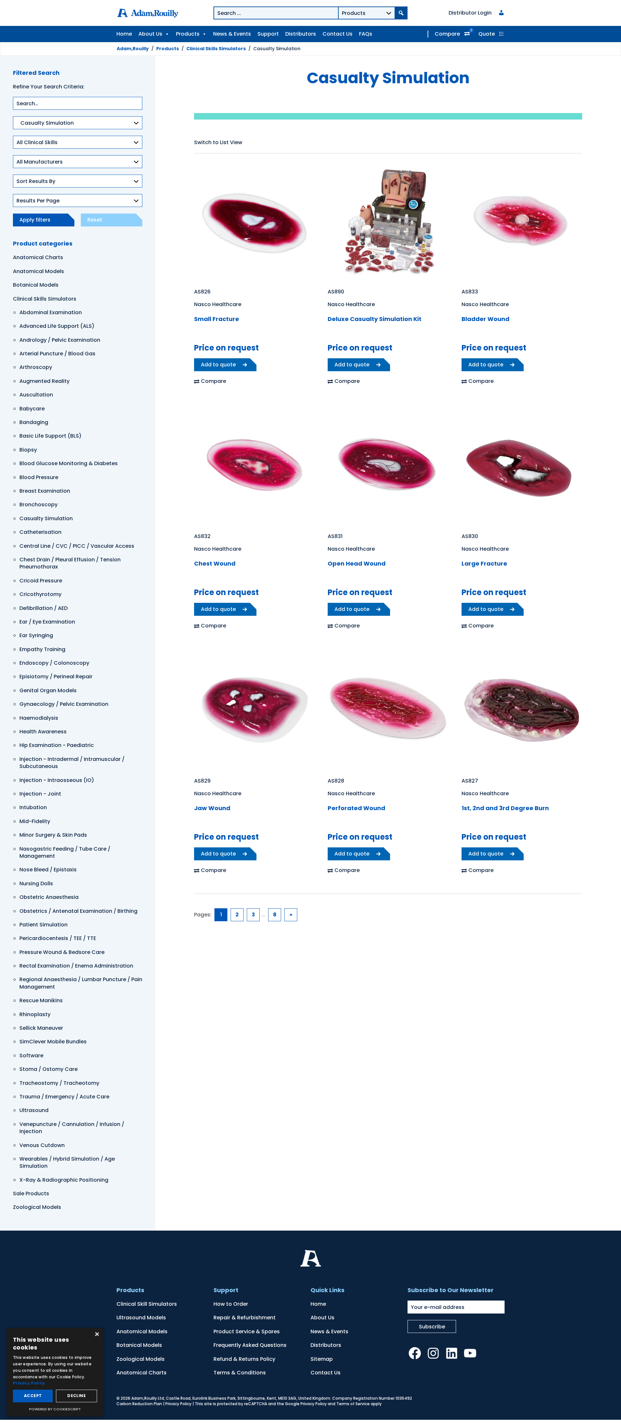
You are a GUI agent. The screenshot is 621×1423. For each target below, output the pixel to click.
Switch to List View (218, 142)
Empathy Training (42, 649)
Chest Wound (214, 563)
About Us (150, 34)
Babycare (32, 408)
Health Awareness (43, 731)
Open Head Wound (357, 563)
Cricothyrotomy (40, 594)
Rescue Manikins (41, 1000)
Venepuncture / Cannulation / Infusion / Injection (71, 1127)
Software (31, 1055)
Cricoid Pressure (40, 580)
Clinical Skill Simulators (146, 1304)
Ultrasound (34, 1110)
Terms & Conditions (239, 1372)
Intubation (33, 807)
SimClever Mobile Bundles (53, 1041)
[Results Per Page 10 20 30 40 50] (77, 203)
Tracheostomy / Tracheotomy (59, 1083)
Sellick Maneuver (41, 1028)
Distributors (300, 34)
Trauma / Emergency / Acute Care (64, 1096)
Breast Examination (44, 491)
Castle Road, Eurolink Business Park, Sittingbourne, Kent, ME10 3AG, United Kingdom (248, 1398)
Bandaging (33, 422)
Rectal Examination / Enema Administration (76, 966)
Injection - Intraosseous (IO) (56, 780)
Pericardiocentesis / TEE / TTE (57, 938)
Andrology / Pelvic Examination (59, 340)
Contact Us (337, 34)
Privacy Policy (178, 1403)
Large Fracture (484, 563)
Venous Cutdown (42, 1145)
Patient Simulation (43, 924)
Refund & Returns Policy (244, 1359)
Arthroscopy (35, 367)
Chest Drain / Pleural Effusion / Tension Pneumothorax (70, 563)
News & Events (232, 34)
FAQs (365, 34)
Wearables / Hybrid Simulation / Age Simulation (67, 1162)
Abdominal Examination (50, 312)
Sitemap (321, 1359)
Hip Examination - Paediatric (56, 745)
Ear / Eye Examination (47, 621)
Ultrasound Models (141, 1317)
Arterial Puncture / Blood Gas (57, 353)
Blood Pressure (38, 477)
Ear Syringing (36, 635)
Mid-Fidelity (34, 821)
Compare (447, 34)
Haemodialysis (38, 718)
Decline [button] (76, 1395)
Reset (94, 220)
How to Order (230, 1304)
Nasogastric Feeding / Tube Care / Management (64, 852)
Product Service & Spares (246, 1331)
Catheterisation (40, 532)
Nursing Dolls (36, 883)
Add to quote (218, 364)
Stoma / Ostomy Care (48, 1069)
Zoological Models (37, 1207)
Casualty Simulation (46, 518)
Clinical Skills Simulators (44, 299)
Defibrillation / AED (43, 608)
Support (268, 34)
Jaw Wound (212, 808)
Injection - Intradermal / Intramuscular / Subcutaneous (72, 762)
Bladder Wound (485, 319)
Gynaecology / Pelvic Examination (63, 704)
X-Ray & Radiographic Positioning (63, 1180)
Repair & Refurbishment (244, 1317)
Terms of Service (353, 1403)
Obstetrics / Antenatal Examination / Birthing (78, 911)
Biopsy (28, 449)
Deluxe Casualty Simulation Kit (374, 319)
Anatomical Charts (38, 257)
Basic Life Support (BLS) (50, 436)
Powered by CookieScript (55, 1409)
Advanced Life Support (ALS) (56, 326)
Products (188, 34)
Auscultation (36, 394)
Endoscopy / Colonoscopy (54, 663)
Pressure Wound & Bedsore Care (61, 952)
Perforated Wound (356, 808)
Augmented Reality (44, 381)
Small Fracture (216, 319)
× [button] (96, 1334)
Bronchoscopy (38, 504)
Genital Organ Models (48, 690)
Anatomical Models (38, 271)
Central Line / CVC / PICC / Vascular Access (76, 546)
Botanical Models (36, 285)
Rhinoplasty (34, 1014)
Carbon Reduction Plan (139, 1403)
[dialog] (55, 1372)
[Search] (401, 12)
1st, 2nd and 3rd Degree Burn (505, 808)
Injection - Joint (40, 794)
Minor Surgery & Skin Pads (53, 835)
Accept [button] (33, 1395)
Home (124, 34)
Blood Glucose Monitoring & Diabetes (68, 463)
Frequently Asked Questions (250, 1345)
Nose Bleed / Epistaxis (48, 869)
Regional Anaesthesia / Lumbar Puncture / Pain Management (80, 983)
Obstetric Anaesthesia (49, 897)
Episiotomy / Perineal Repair (56, 676)
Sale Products (31, 1193)
